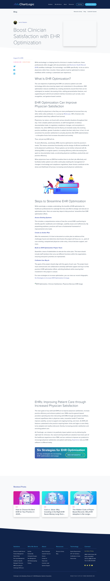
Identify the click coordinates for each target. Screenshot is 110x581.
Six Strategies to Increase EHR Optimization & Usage (52, 278)
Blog (85, 11)
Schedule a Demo (91, 4)
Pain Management (32, 558)
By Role (29, 551)
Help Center (45, 560)
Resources (71, 4)
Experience (75, 440)
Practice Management (18, 553)
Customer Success (92, 11)
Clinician (16, 62)
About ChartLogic (46, 551)
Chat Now (80, 4)
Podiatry (29, 563)
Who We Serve (58, 4)
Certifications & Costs (75, 556)
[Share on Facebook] (14, 70)
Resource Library (78, 11)
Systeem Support (46, 565)
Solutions (50, 4)
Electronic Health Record (19, 551)
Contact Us (44, 558)
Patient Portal (16, 556)
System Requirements (75, 551)
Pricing (91, 551)
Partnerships (73, 558)
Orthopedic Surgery (32, 556)
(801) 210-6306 (92, 560)
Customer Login (45, 563)
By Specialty (30, 553)
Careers (44, 556)
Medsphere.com (91, 576)
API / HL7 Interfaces (74, 553)
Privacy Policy (74, 576)
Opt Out (80, 576)
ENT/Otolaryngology (32, 560)
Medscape (67, 114)
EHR (20, 62)
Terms (84, 576)
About (65, 4)
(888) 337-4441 (92, 558)
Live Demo (87, 551)
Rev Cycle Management (18, 558)
